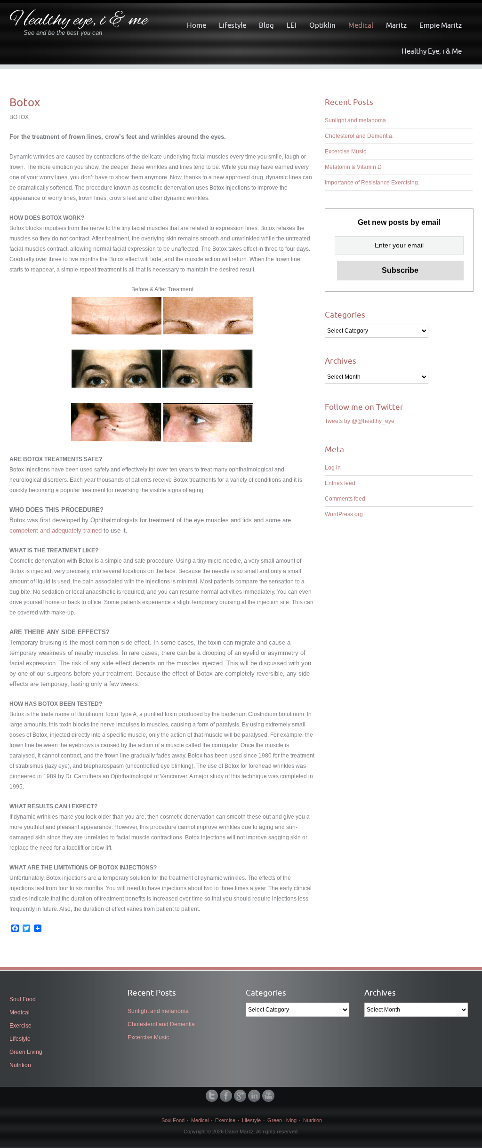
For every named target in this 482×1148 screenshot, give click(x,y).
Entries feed (340, 483)
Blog (266, 25)
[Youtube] (269, 1096)
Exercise (20, 1025)
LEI (292, 25)
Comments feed (345, 498)
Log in (333, 467)
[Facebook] (227, 1096)
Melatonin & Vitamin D (353, 167)
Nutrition (20, 1065)
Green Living (25, 1052)
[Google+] (241, 1096)
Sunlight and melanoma (355, 120)
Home (196, 25)
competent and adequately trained (55, 530)
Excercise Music (345, 151)
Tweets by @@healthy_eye (359, 421)
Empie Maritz (440, 25)
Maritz (396, 25)
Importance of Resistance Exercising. (372, 182)
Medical (360, 25)
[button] (116, 316)
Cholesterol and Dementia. (359, 136)
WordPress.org (344, 514)
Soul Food (22, 999)
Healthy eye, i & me (78, 20)
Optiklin (322, 25)
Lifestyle (232, 25)
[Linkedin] (255, 1096)
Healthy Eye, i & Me (432, 51)
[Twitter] (213, 1096)
